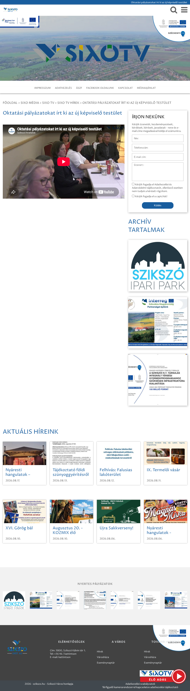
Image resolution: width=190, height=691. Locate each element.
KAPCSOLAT (125, 88)
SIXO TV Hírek (68, 103)
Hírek (100, 651)
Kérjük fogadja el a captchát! (150, 196)
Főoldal (10, 103)
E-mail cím (138, 155)
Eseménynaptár (106, 662)
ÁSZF (79, 88)
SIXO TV (48, 103)
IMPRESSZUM (42, 88)
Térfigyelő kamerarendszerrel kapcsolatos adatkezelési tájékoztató (140, 687)
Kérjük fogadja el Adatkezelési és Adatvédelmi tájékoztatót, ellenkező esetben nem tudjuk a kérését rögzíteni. (157, 188)
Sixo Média (30, 103)
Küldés (157, 205)
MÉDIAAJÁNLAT (146, 88)
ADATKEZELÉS (63, 88)
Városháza (103, 657)
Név (134, 136)
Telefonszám (139, 145)
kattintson (64, 657)
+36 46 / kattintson (65, 654)
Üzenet (136, 164)
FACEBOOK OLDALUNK (100, 88)
